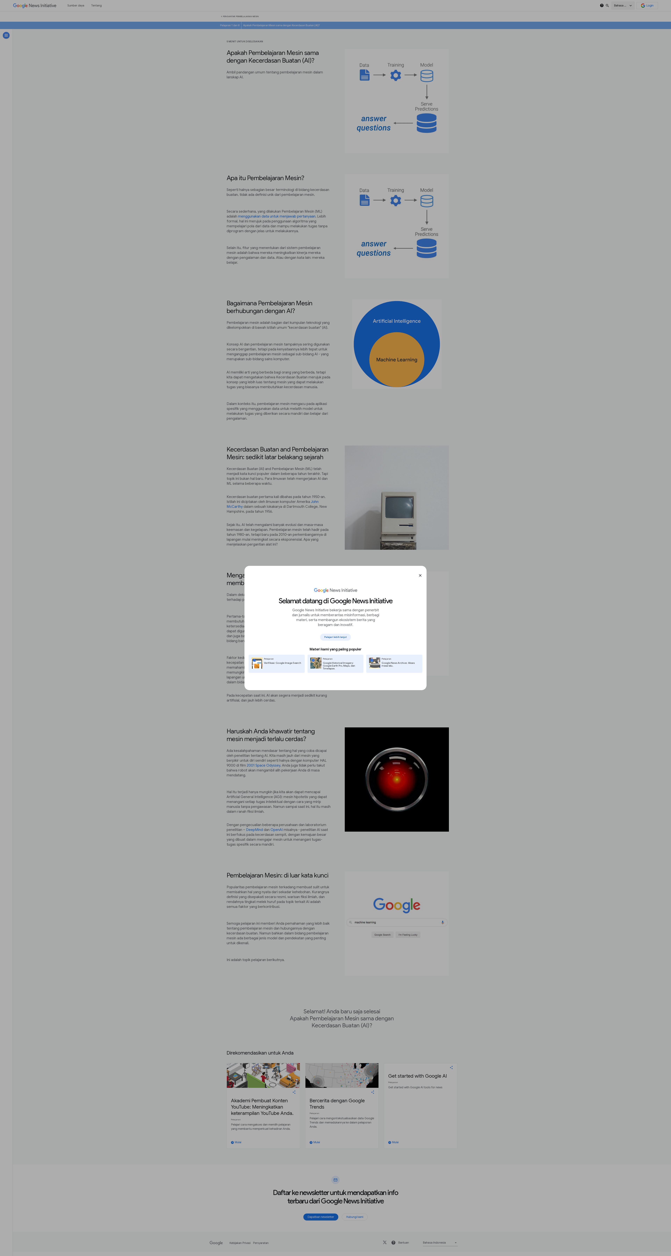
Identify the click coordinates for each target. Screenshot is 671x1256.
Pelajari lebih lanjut (335, 637)
